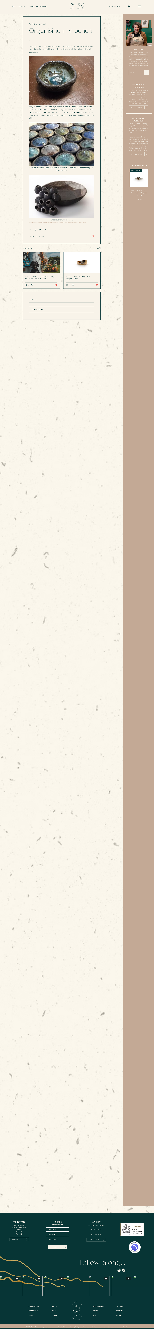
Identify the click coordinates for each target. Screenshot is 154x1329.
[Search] (146, 72)
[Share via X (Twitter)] (35, 230)
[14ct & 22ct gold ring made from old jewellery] (81, 262)
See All (98, 248)
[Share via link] (45, 230)
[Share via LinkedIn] (40, 230)
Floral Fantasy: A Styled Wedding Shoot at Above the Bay (39, 278)
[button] (114, 6)
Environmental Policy (89, 1327)
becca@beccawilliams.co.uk (96, 1225)
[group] (138, 185)
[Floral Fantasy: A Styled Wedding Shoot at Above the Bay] (41, 262)
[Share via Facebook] (30, 230)
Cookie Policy (62, 1327)
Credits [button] (125, 1327)
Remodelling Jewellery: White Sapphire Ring (78, 278)
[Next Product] (151, 178)
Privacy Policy (74, 1327)
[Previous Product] (126, 178)
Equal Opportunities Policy (108, 1327)
